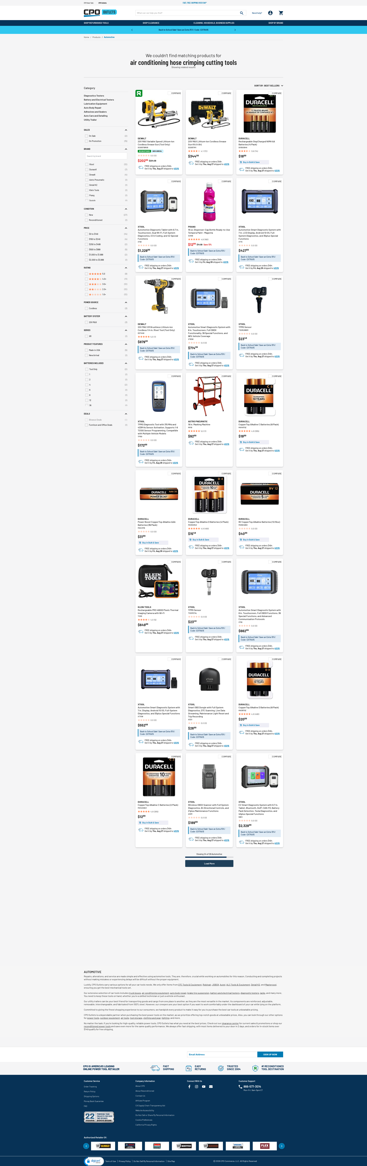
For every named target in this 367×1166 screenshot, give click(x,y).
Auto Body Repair (92, 107)
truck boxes (135, 993)
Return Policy (89, 1091)
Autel (222, 984)
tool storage (136, 1018)
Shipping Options (91, 1096)
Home (86, 37)
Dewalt (142, 138)
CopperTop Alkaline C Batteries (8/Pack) (259, 424)
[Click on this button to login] (270, 13)
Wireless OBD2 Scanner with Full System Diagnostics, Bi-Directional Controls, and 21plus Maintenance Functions (208, 807)
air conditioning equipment (155, 993)
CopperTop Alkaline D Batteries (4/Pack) (208, 521)
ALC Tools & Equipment (238, 984)
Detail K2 (255, 984)
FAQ (85, 1106)
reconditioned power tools (97, 1026)
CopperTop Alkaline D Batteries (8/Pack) (259, 707)
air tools (125, 1018)
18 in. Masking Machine (199, 424)
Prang (192, 226)
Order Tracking (90, 1086)
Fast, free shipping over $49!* (195, 3)
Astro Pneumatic (198, 421)
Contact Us (140, 1095)
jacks (262, 993)
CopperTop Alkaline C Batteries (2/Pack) (158, 804)
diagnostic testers (250, 993)
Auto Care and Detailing (96, 115)
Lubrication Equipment (95, 103)
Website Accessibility (144, 1110)
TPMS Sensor (245, 327)
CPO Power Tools (88, 3)
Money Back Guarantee (94, 1101)
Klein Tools (144, 607)
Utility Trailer (90, 119)
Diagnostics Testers (94, 95)
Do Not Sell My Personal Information (149, 1161)
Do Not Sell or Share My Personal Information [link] (154, 1115)
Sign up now (270, 1054)
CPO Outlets (102, 3)
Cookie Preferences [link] (143, 1120)
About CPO (140, 1086)
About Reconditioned (144, 1091)
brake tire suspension (198, 993)
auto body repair (178, 993)
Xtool (141, 226)
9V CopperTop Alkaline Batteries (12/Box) (259, 521)
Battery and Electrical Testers (99, 99)
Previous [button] (131, 30)
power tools (93, 1018)
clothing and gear (152, 1018)
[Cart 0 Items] (281, 12)
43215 (176, 168)
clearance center (230, 1023)
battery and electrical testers (225, 993)
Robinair (207, 984)
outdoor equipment (110, 1018)
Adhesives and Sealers (95, 111)
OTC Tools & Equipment (190, 984)
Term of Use (110, 1161)
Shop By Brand (276, 23)
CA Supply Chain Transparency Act (150, 1105)
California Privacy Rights (146, 1125)
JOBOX (215, 984)
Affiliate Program (142, 1100)
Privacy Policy (125, 1161)
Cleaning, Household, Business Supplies (214, 23)
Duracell (244, 138)
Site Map (171, 1161)
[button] (106, 129)
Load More (209, 863)
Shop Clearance (151, 23)
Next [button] (235, 30)
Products (96, 37)
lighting (165, 1018)
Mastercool (270, 984)
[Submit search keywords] (241, 13)
